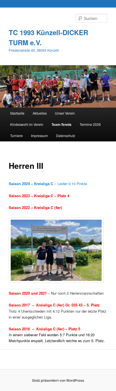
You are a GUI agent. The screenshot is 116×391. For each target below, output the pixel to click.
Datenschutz (65, 135)
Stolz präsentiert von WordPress (58, 380)
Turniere (16, 135)
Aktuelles (40, 113)
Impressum (39, 135)
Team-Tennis (62, 124)
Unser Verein (65, 113)
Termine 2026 (90, 124)
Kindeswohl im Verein (26, 124)
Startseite (17, 113)
